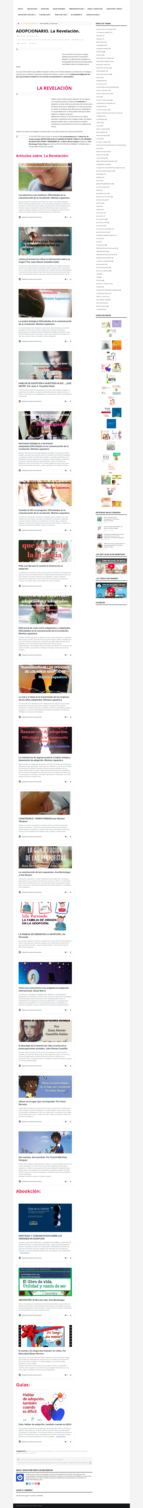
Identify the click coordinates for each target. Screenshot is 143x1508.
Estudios (98, 148)
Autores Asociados (101, 90)
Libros (98, 180)
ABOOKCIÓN (32, 9)
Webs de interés (101, 306)
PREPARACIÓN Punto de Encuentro (106, 248)
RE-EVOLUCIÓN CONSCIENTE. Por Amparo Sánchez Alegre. (113, 527)
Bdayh (40, 1505)
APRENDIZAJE (100, 81)
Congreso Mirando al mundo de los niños (108, 113)
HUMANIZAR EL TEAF (102, 164)
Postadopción (51, 40)
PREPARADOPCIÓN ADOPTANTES (105, 255)
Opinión (98, 206)
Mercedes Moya (101, 200)
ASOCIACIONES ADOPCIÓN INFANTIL (106, 87)
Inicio (20, 9)
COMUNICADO (100, 106)
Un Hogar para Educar (102, 293)
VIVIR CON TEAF (61, 15)
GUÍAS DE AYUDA (92, 15)
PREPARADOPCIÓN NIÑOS (103, 258)
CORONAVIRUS (100, 119)
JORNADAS (99, 177)
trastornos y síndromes (103, 284)
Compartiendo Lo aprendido (104, 103)
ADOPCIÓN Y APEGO (114, 9)
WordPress (35, 1505)
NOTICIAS (99, 203)
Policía (98, 242)
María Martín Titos (101, 193)
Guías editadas (100, 158)
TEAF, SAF (99, 280)
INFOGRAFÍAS (100, 174)
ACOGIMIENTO (76, 15)
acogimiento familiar (102, 48)
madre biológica (22, 1453)
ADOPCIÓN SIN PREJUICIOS (104, 61)
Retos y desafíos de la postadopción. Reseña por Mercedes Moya (111, 519)
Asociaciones (100, 84)
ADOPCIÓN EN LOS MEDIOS (104, 58)
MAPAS (98, 190)
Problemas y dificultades (103, 261)
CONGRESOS (100, 116)
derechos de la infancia (71, 1451)
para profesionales (102, 232)
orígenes (33, 1453)
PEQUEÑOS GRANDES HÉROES (105, 235)
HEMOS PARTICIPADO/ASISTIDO (105, 161)
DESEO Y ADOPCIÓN (95, 9)
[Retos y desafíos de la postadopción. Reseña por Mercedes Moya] (99, 519)
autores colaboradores (103, 93)
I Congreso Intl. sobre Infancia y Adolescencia (109, 168)
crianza (35, 40)
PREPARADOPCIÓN (76, 9)
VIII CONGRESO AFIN (102, 300)
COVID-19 (99, 122)
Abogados (99, 39)
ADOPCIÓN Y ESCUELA (26, 15)
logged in (27, 1495)
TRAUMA (98, 287)
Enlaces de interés (101, 135)
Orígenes (99, 209)
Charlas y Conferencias (103, 100)
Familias (85, 1451)
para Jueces (99, 216)
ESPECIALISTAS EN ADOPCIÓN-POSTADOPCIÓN (109, 145)
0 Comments (23, 43)
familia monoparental (102, 151)
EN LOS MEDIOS (100, 132)
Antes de (99, 77)
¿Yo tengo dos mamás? (30, 23)
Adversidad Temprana (103, 74)
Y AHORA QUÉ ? (45, 15)
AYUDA (98, 97)
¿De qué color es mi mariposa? (105, 29)
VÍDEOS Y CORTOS (101, 296)
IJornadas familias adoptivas (104, 171)
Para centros (100, 213)
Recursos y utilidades (102, 271)
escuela (98, 139)
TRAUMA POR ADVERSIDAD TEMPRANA (107, 290)
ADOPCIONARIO (59, 9)
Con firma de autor (101, 110)
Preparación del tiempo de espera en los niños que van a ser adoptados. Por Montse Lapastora (114, 535)
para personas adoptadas (104, 229)
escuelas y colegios (102, 142)
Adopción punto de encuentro (29, 36)
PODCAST (99, 238)
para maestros (100, 219)
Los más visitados (101, 187)
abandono (99, 36)
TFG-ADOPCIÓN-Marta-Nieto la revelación (44, 136)
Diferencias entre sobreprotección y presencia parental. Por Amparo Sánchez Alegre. (114, 545)
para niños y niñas (101, 222)
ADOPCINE (45, 9)
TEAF (97, 277)
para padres (42, 40)
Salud (98, 274)
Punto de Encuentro (63, 40)
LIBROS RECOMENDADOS (103, 184)
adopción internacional (44, 1451)
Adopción (99, 55)
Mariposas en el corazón (103, 197)
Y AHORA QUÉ (100, 309)
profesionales (100, 264)
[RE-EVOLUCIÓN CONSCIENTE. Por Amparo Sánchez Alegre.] (99, 528)
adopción (30, 1451)
